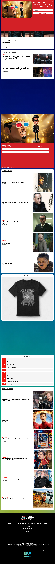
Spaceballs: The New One (12, 381)
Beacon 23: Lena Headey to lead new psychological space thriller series (16, 69)
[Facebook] (27, 528)
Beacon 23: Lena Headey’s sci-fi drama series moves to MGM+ (17, 57)
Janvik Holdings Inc (26, 539)
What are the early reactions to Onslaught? (13, 182)
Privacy (27, 531)
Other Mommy (10, 372)
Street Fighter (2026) (11, 367)
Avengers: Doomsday (11, 358)
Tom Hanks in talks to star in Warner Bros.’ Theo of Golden (17, 202)
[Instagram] (29, 528)
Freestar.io (48, 544)
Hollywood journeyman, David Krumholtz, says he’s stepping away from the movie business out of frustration (17, 222)
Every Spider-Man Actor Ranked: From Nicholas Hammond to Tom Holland (14, 459)
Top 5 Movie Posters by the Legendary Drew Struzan (16, 479)
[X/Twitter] (25, 528)
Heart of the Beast (11, 378)
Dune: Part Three (10, 364)
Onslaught (9, 375)
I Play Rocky (9, 384)
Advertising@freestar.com (32, 545)
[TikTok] (31, 528)
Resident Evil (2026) (11, 370)
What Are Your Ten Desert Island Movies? (13, 498)
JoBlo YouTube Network (42, 539)
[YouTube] (23, 528)
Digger (8, 361)
